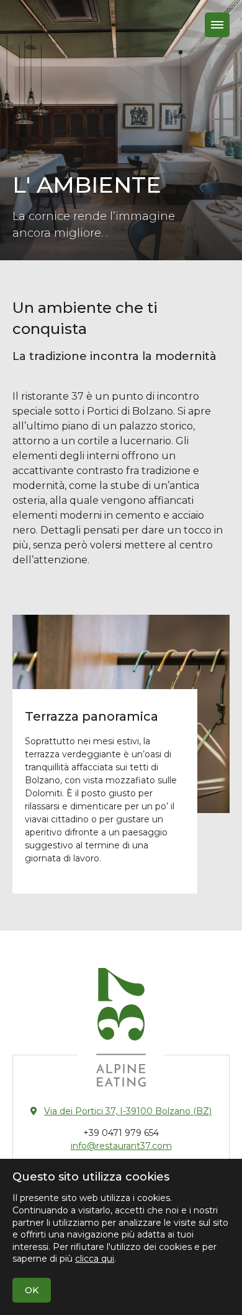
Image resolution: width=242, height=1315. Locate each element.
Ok (31, 1290)
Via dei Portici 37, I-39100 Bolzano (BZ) (128, 1111)
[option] (121, 130)
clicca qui (94, 1258)
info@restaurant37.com (121, 1145)
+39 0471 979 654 (121, 1132)
